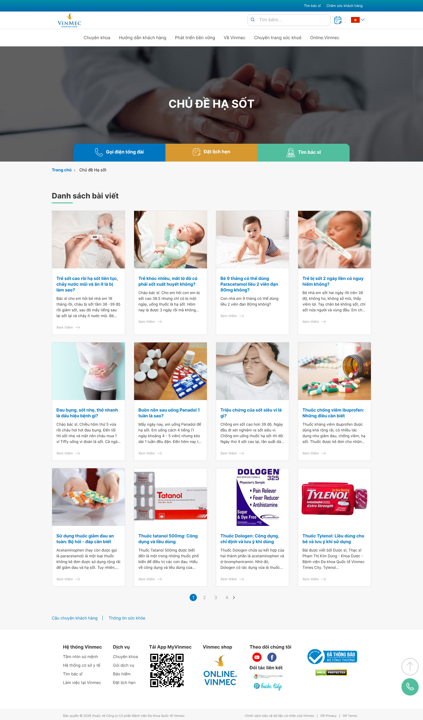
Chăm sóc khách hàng (344, 5)
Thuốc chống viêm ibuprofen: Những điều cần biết (333, 412)
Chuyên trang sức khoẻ (277, 37)
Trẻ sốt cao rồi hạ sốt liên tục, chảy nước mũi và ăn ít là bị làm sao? (87, 284)
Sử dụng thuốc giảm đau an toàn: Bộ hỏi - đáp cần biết (85, 538)
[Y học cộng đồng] (268, 676)
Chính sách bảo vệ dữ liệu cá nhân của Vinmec (280, 715)
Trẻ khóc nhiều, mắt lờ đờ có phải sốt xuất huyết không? (167, 281)
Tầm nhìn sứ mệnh (80, 656)
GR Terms (350, 715)
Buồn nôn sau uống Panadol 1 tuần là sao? (169, 412)
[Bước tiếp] (268, 686)
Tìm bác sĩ (312, 5)
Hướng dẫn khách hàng (143, 37)
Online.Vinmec (325, 37)
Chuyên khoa (97, 37)
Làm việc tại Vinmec (82, 682)
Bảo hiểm (122, 674)
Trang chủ (62, 170)
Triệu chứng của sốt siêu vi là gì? (251, 412)
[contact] (410, 686)
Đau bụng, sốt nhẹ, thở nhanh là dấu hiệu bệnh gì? (87, 412)
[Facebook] (272, 657)
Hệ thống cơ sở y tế (81, 665)
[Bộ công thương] (331, 656)
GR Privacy (328, 715)
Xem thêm (64, 327)
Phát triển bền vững (195, 37)
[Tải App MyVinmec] (167, 670)
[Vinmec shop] (220, 670)
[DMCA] (331, 672)
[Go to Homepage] (69, 20)
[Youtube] (257, 657)
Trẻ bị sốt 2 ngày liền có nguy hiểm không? (333, 281)
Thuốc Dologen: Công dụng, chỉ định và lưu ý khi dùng (249, 538)
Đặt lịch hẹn (124, 682)
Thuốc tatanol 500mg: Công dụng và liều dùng (168, 538)
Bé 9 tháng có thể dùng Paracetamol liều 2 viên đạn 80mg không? (249, 284)
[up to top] (410, 666)
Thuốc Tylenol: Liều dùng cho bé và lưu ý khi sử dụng (333, 538)
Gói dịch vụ (123, 665)
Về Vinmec (235, 37)
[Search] (252, 20)
